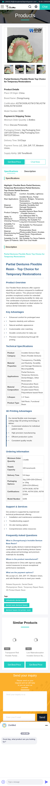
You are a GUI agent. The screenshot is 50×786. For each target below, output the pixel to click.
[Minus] (46, 725)
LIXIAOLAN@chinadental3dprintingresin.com (20, 2)
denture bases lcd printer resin (18, 610)
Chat (45, 6)
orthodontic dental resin (15, 600)
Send (42, 717)
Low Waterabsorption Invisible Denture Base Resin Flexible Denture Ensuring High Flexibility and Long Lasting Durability (36, 654)
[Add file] (3, 782)
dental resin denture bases (17, 605)
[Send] (46, 782)
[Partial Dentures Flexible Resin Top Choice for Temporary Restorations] (25, 45)
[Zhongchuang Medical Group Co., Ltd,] (11, 7)
